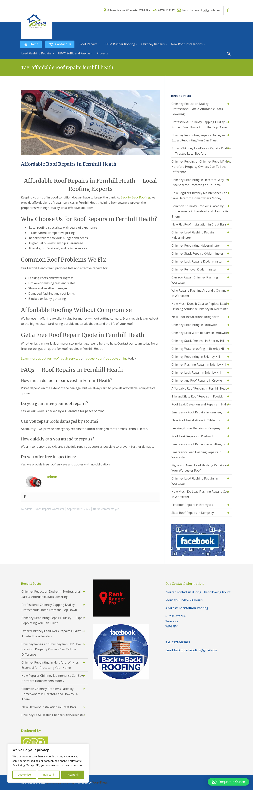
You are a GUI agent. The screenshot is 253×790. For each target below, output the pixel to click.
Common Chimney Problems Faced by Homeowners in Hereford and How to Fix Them (200, 211)
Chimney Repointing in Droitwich (194, 325)
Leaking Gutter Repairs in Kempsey (196, 428)
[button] (228, 782)
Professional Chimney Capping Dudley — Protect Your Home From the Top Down (200, 124)
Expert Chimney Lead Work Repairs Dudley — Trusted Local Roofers (201, 151)
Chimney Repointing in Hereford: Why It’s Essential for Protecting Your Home (200, 182)
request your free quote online (106, 358)
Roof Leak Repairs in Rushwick (193, 436)
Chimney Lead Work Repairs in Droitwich (200, 333)
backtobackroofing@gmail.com (201, 10)
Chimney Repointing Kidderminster (196, 245)
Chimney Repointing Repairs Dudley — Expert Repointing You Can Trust (198, 137)
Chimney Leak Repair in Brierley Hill (196, 372)
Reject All (48, 774)
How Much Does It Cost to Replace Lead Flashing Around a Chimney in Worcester (200, 306)
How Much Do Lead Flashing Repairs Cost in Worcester (200, 494)
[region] (48, 763)
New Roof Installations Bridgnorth (195, 317)
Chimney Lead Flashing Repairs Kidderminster (193, 235)
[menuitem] (31, 44)
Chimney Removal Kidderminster (194, 269)
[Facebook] (24, 497)
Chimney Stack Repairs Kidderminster (197, 253)
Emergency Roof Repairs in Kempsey (197, 412)
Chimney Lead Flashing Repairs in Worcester (195, 481)
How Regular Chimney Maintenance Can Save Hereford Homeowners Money (199, 195)
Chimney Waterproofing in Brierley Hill (198, 349)
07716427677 (166, 10)
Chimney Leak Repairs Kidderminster (197, 261)
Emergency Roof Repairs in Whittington (199, 444)
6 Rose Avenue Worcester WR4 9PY (129, 10)
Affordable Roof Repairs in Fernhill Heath (68, 164)
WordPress (100, 782)
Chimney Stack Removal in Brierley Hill (198, 341)
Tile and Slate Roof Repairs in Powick (197, 396)
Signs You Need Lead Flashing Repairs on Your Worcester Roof (200, 467)
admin (28, 509)
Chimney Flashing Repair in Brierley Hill (199, 365)
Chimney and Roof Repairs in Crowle (197, 380)
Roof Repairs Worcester (49, 509)
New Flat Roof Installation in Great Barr (199, 224)
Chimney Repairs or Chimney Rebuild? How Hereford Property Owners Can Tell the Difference (201, 166)
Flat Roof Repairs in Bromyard (192, 505)
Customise (24, 774)
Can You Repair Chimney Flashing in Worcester (196, 280)
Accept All (73, 774)
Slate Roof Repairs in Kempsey (193, 513)
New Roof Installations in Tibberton (197, 420)
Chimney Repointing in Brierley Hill (196, 357)
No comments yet (108, 509)
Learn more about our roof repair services (50, 358)
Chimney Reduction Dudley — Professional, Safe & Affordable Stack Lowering (197, 109)
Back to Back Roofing (135, 197)
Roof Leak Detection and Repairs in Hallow (201, 404)
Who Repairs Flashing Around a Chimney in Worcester (200, 293)
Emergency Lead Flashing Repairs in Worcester (196, 454)
